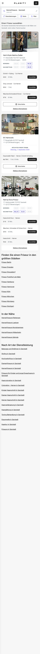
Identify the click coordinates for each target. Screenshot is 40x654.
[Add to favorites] (35, 34)
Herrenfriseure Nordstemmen (12, 327)
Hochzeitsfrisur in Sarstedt (12, 359)
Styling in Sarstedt (8, 354)
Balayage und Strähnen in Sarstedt (14, 349)
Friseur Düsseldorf (8, 272)
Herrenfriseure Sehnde (10, 337)
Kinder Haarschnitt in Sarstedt (13, 390)
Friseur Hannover (8, 287)
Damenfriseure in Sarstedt (11, 363)
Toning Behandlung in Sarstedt (13, 415)
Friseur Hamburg (8, 282)
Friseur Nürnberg (8, 301)
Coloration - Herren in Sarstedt (13, 385)
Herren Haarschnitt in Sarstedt (13, 400)
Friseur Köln (6, 292)
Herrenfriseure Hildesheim (11, 332)
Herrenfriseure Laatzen (10, 323)
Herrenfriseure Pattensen (11, 318)
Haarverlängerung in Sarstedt (12, 405)
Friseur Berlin (6, 262)
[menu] (3, 3)
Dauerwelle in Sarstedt (10, 419)
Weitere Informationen (20, 109)
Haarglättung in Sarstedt (11, 410)
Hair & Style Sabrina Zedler (13, 55)
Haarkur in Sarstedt (9, 424)
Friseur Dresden (7, 267)
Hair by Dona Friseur (10, 200)
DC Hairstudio (8, 138)
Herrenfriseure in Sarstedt (11, 368)
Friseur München (8, 296)
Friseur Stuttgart (8, 306)
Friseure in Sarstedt (9, 429)
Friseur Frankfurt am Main (11, 277)
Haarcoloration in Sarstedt (11, 380)
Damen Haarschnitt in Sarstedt (13, 395)
